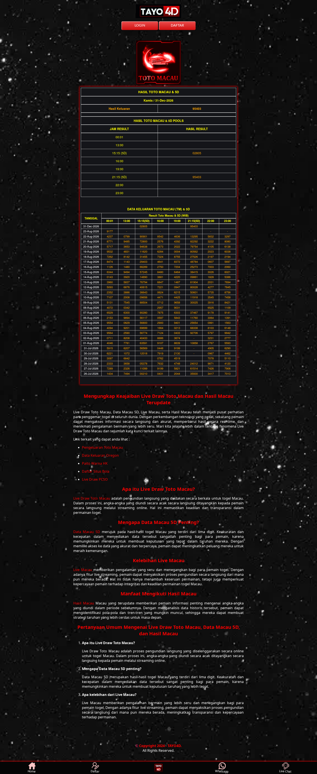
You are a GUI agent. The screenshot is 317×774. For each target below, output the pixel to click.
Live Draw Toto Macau (92, 498)
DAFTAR (177, 25)
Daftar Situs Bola (95, 471)
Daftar (95, 771)
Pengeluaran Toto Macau (102, 447)
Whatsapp (221, 771)
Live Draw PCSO (95, 479)
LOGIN (140, 25)
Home (31, 771)
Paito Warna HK (95, 463)
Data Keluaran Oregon (100, 455)
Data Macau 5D (87, 531)
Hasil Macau (84, 603)
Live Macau (83, 569)
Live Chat (285, 771)
